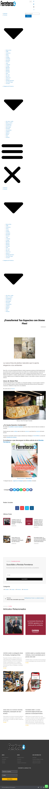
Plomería (7, 137)
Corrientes (8, 58)
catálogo (16, 431)
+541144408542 (36, 435)
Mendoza (8, 67)
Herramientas (8, 130)
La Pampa (8, 64)
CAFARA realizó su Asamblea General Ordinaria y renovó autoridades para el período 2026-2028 (38, 522)
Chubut (7, 55)
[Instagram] (40, 7)
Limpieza (8, 131)
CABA (7, 51)
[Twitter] (40, 4)
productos (27, 431)
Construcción (8, 125)
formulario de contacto (11, 437)
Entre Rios (8, 60)
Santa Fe (8, 79)
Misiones (7, 68)
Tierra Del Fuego (9, 82)
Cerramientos (8, 124)
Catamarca (8, 53)
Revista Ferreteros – (24, 478)
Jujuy (7, 63)
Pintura (7, 134)
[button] (12, 163)
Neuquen (8, 70)
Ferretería (8, 128)
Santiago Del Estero (10, 80)
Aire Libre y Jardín (9, 121)
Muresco (13, 388)
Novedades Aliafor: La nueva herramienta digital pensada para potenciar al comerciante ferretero (34, 711)
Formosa (7, 61)
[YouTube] (40, 9)
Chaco (7, 54)
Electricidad (8, 127)
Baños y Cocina (9, 122)
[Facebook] (40, 1)
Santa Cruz (8, 77)
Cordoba (7, 57)
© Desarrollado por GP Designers (8, 787)
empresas (38, 431)
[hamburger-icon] (30, 2)
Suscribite (9, 779)
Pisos (7, 135)
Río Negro (8, 71)
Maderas (7, 133)
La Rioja (7, 66)
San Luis (7, 76)
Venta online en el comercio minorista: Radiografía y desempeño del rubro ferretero (13, 711)
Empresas (5, 13)
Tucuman (8, 83)
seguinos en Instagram (18, 480)
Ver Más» (5, 668)
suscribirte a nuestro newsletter (16, 426)
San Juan (8, 74)
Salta (7, 73)
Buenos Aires (8, 50)
